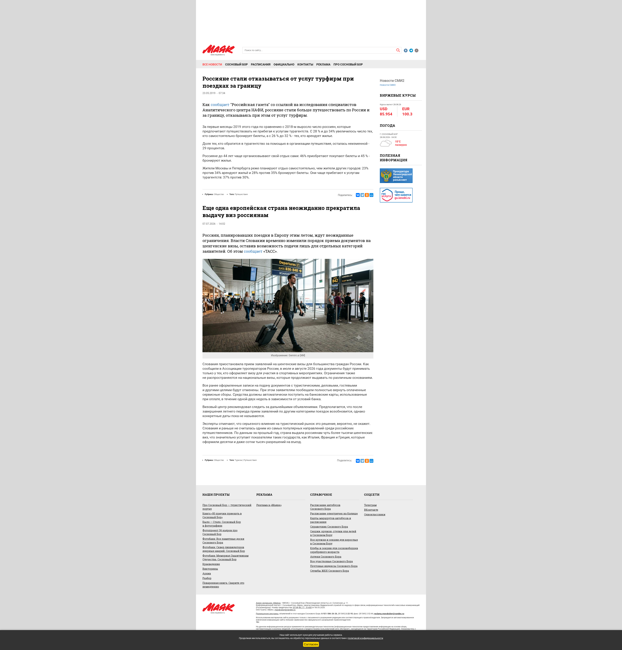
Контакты (305, 64)
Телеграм (370, 505)
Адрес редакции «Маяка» (268, 603)
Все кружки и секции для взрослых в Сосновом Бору (334, 541)
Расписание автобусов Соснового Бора (325, 506)
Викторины (210, 568)
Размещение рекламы (267, 613)
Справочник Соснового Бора (329, 526)
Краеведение (211, 564)
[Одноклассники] (367, 195)
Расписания (261, 64)
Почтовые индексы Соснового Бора (333, 566)
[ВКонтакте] (358, 195)
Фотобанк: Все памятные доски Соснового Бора (223, 540)
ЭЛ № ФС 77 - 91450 (302, 607)
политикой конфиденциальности (365, 638)
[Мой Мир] (371, 195)
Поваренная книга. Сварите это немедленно (223, 584)
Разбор (206, 578)
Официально (284, 64)
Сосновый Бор (236, 64)
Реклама (323, 64)
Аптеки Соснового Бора (325, 556)
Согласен (311, 644)
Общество (219, 194)
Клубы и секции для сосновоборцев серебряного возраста (334, 550)
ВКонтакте (371, 509)
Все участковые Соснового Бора (331, 561)
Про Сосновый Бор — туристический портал (226, 506)
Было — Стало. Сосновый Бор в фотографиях (221, 523)
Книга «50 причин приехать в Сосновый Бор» (222, 515)
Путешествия (241, 194)
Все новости (212, 64)
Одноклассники (374, 514)
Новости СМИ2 (388, 85)
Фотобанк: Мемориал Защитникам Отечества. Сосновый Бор (225, 557)
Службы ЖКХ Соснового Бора (329, 570)
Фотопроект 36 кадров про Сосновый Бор (219, 532)
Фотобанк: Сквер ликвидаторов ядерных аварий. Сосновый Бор (223, 549)
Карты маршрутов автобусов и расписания (330, 520)
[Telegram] (362, 195)
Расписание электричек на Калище (334, 513)
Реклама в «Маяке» (269, 505)
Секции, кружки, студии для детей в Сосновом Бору (333, 533)
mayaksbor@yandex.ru (285, 610)
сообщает (220, 104)
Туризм (238, 460)
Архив (206, 573)
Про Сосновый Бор (348, 64)
